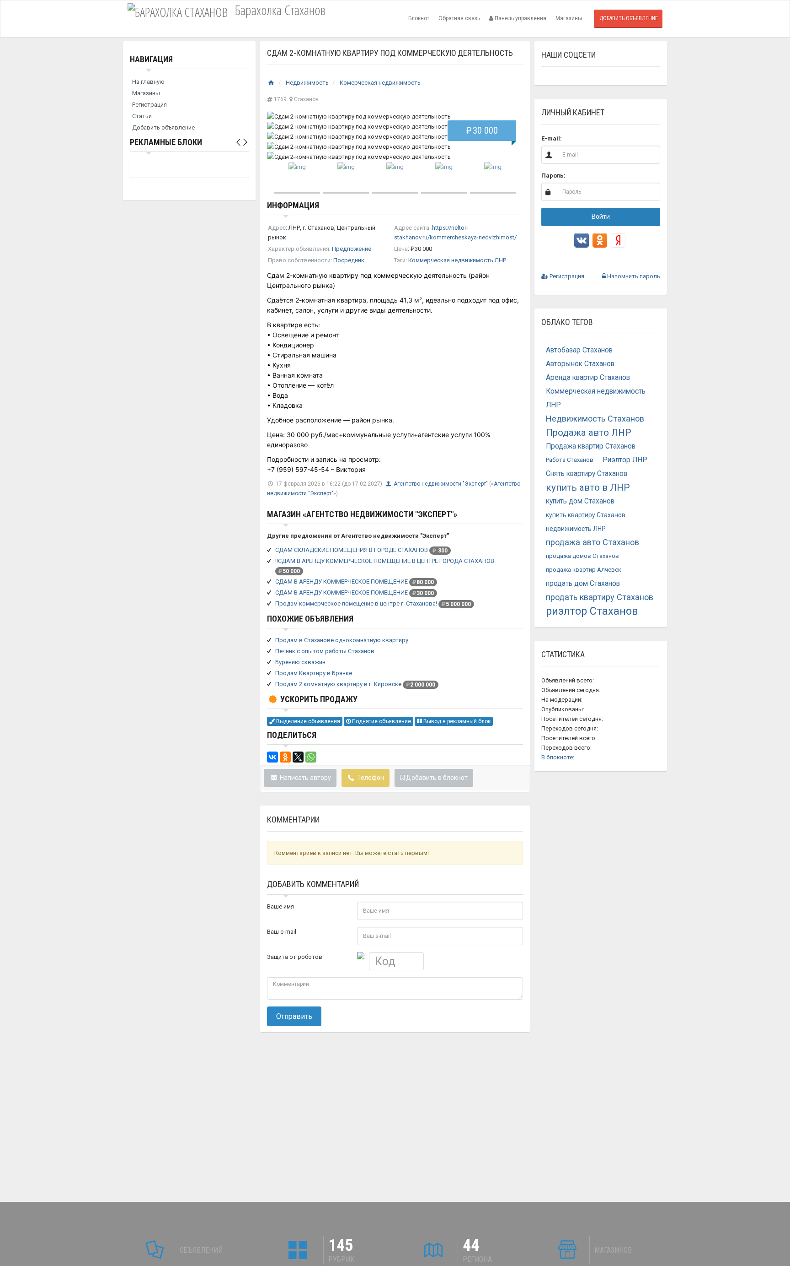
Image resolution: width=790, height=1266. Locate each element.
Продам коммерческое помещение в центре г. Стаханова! (356, 603)
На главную (148, 81)
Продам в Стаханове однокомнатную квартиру (341, 640)
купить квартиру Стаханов (585, 515)
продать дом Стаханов (583, 583)
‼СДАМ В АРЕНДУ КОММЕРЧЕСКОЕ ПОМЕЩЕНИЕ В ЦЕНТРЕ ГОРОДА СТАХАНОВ (384, 560)
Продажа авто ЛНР (588, 432)
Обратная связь (459, 18)
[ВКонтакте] (272, 757)
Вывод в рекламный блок (456, 721)
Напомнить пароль (633, 276)
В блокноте (557, 757)
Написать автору (304, 777)
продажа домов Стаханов (582, 555)
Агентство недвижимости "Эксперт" (441, 484)
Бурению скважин (300, 662)
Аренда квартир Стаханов (588, 377)
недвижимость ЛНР (576, 528)
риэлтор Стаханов (592, 611)
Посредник (348, 260)
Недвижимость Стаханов (595, 418)
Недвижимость (307, 82)
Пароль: (553, 175)
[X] (298, 757)
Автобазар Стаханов (579, 350)
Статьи (142, 116)
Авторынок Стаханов (580, 364)
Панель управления (519, 18)
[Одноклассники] (285, 757)
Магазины (568, 18)
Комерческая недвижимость (380, 82)
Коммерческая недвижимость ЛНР (457, 260)
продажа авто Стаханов (592, 542)
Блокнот (418, 18)
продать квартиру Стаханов (599, 597)
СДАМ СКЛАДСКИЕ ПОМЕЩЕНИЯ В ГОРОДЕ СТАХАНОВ (351, 549)
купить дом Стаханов (580, 501)
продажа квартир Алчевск (583, 569)
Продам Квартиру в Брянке (313, 673)
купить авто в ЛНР (588, 487)
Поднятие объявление (381, 721)
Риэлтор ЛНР (625, 460)
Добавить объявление (628, 18)
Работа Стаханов (569, 459)
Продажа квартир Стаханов (590, 446)
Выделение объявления (307, 721)
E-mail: (551, 138)
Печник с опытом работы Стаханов (324, 651)
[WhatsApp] (310, 757)
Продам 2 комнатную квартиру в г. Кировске (338, 684)
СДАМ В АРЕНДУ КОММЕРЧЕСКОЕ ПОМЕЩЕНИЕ (341, 581)
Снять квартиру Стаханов (586, 474)
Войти (601, 216)
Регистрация (149, 104)
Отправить (294, 1016)
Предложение (351, 248)
